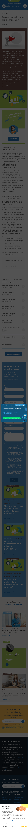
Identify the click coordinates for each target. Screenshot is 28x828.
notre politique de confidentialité (17, 820)
